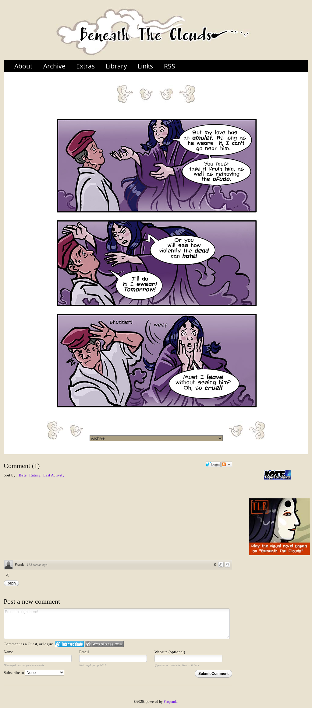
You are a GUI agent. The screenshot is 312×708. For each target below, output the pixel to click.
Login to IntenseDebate (69, 644)
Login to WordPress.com (104, 644)
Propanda (170, 701)
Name (8, 652)
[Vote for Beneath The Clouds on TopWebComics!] (277, 475)
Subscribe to (14, 672)
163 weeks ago (37, 565)
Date (23, 475)
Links (145, 65)
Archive (54, 65)
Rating (35, 475)
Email (84, 652)
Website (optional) (169, 652)
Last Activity (54, 475)
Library (116, 65)
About (23, 65)
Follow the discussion (226, 464)
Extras (85, 65)
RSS (169, 65)
